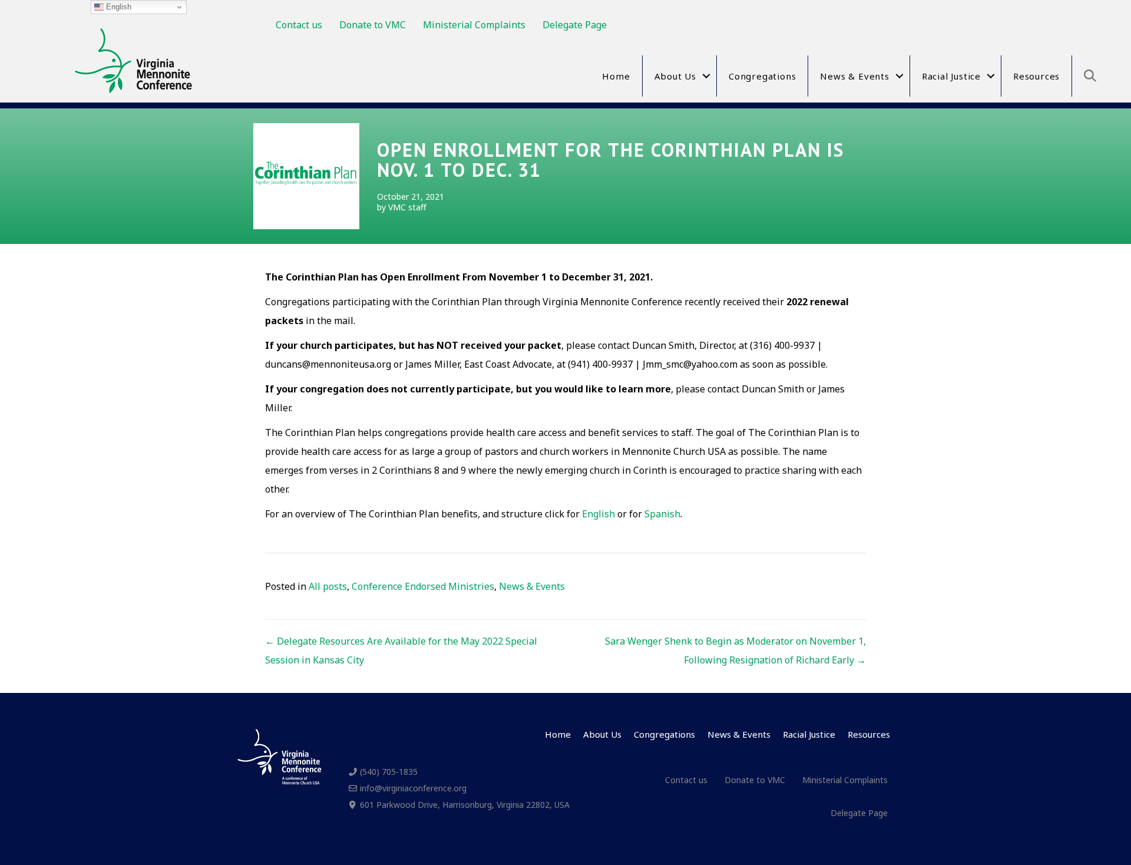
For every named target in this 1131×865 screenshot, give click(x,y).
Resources (1036, 76)
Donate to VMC (372, 24)
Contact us (299, 24)
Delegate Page (575, 24)
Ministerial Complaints (474, 24)
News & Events (854, 76)
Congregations (762, 76)
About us (675, 76)
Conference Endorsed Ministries (423, 586)
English (598, 513)
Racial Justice (951, 76)
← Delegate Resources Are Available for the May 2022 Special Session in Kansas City (401, 650)
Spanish (662, 513)
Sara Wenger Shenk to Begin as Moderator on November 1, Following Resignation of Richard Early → (735, 650)
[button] (706, 76)
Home (616, 76)
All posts (328, 586)
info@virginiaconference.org (413, 788)
